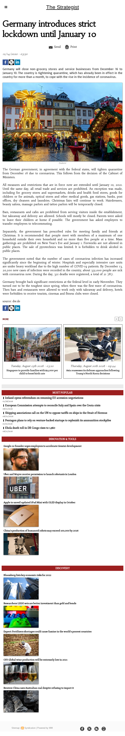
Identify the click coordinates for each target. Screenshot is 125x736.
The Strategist (62, 7)
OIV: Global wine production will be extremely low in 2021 (35, 659)
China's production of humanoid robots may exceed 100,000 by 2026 (41, 530)
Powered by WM (45, 728)
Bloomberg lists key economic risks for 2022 (27, 575)
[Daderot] (62, 84)
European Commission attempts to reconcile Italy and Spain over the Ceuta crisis (52, 405)
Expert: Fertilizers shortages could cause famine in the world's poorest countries (47, 631)
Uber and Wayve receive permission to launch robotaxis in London (40, 474)
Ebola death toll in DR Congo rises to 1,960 (30, 428)
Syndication (29, 728)
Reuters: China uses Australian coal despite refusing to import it (39, 688)
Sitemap (15, 728)
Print (73, 47)
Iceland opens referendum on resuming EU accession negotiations (44, 398)
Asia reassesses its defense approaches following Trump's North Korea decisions (92, 372)
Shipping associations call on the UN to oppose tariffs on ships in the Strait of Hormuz (56, 413)
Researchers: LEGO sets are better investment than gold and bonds (40, 603)
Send (57, 47)
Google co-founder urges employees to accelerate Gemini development (43, 446)
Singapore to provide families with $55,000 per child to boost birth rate (32, 372)
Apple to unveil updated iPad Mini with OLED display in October (39, 502)
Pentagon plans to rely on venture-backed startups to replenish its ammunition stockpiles (58, 420)
